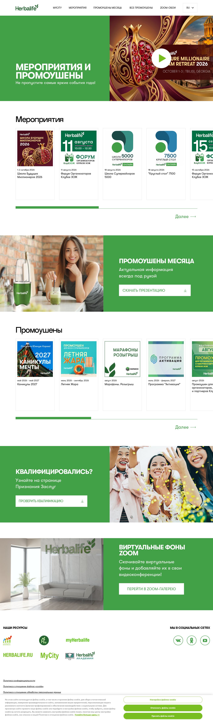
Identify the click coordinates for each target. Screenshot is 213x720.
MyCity (57, 7)
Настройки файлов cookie (163, 700)
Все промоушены (141, 7)
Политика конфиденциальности (19, 680)
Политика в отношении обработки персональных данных (32, 692)
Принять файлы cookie (163, 716)
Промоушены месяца (107, 7)
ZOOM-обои (168, 7)
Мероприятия (78, 7)
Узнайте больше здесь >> (87, 715)
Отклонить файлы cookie (163, 708)
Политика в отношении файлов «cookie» (23, 686)
